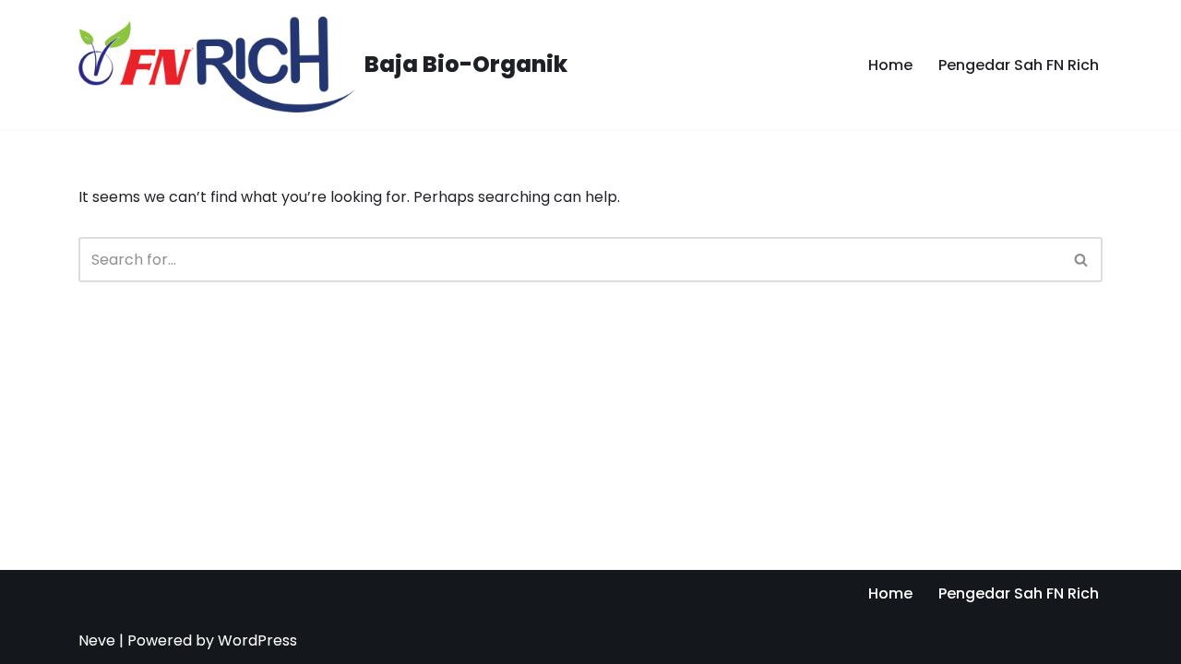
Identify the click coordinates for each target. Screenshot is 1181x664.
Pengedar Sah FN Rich (1018, 65)
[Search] (1082, 259)
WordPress (257, 640)
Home (890, 65)
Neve (96, 640)
